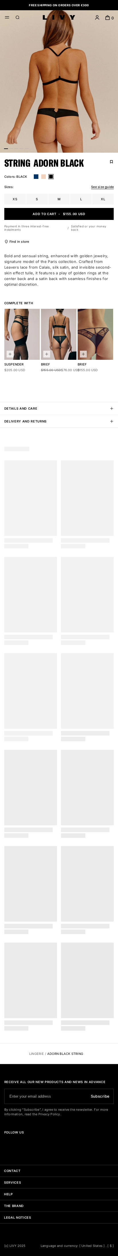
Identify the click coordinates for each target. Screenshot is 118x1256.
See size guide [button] (102, 187)
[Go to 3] (16, 148)
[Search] (18, 18)
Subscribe (100, 1096)
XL (103, 199)
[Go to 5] (27, 148)
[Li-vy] (59, 17)
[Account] (97, 18)
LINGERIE (36, 1054)
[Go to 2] (11, 148)
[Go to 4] (21, 148)
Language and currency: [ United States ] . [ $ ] (77, 1246)
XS (15, 199)
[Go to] (6, 1142)
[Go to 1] (6, 148)
